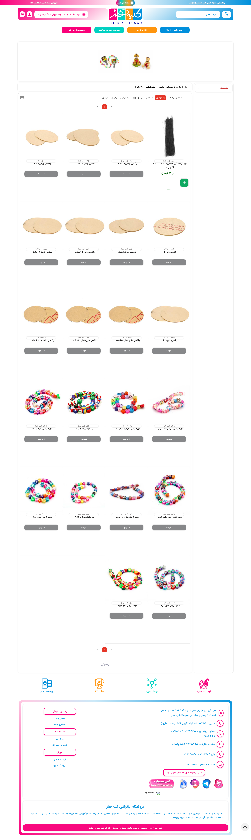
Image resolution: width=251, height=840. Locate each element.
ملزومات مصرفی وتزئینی (109, 30)
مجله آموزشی (125, 3)
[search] (198, 14)
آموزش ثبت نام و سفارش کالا (43, 3)
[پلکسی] (141, 61)
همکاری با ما (60, 724)
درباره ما (60, 739)
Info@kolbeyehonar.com (201, 765)
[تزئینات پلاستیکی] (110, 61)
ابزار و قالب (142, 30)
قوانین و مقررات (59, 745)
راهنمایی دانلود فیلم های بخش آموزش (207, 3)
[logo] (125, 16)
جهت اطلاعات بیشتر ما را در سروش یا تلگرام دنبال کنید (57, 14)
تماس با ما (60, 719)
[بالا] (245, 827)
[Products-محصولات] (185, 87)
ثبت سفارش (60, 759)
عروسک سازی (59, 765)
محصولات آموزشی (76, 30)
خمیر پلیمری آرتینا (174, 30)
